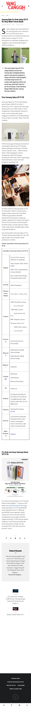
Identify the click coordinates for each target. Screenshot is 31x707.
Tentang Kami (15, 678)
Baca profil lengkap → (16, 575)
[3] (13, 266)
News (13, 24)
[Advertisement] (15, 650)
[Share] (6, 538)
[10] (14, 434)
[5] (17, 343)
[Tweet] (10, 538)
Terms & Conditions (15, 689)
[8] (6, 379)
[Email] (20, 538)
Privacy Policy (11, 685)
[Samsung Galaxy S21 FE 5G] (15, 55)
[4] (20, 272)
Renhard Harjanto (6, 24)
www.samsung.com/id (15, 506)
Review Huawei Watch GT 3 (15, 614)
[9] (14, 411)
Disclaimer (21, 685)
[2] (24, 260)
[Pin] (15, 538)
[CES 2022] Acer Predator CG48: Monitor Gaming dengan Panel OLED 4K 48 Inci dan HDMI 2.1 (15, 599)
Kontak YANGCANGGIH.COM (15, 682)
